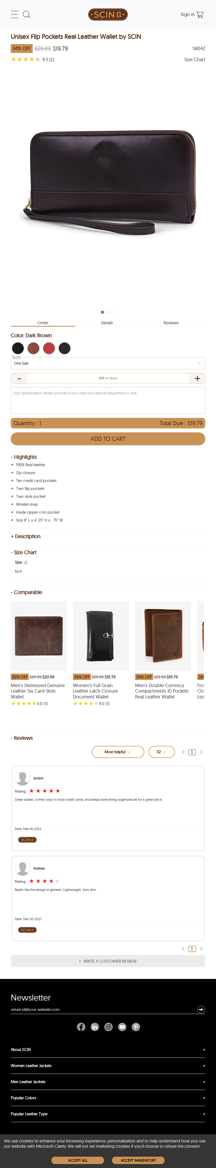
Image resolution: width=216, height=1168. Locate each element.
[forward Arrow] (201, 752)
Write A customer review (109, 961)
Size (16, 357)
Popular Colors (23, 1097)
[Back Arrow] (183, 752)
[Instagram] (108, 1027)
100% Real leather (30, 464)
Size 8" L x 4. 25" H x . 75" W (39, 520)
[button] (18, 348)
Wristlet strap (27, 504)
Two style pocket (30, 496)
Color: (31, 335)
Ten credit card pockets (36, 480)
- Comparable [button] (26, 592)
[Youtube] (122, 1027)
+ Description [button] (26, 536)
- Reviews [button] (22, 738)
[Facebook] (82, 1027)
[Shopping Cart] (200, 14)
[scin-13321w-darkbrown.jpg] (108, 185)
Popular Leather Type (29, 1113)
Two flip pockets (30, 488)
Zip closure (25, 472)
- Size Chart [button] (24, 552)
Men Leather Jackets (28, 1081)
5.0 (39, 703)
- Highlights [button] (24, 457)
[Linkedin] (95, 1027)
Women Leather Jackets (31, 1065)
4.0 (101, 703)
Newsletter (31, 999)
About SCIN (21, 1049)
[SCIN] (108, 14)
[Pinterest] (134, 1027)
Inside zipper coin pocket (37, 512)
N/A (18, 571)
